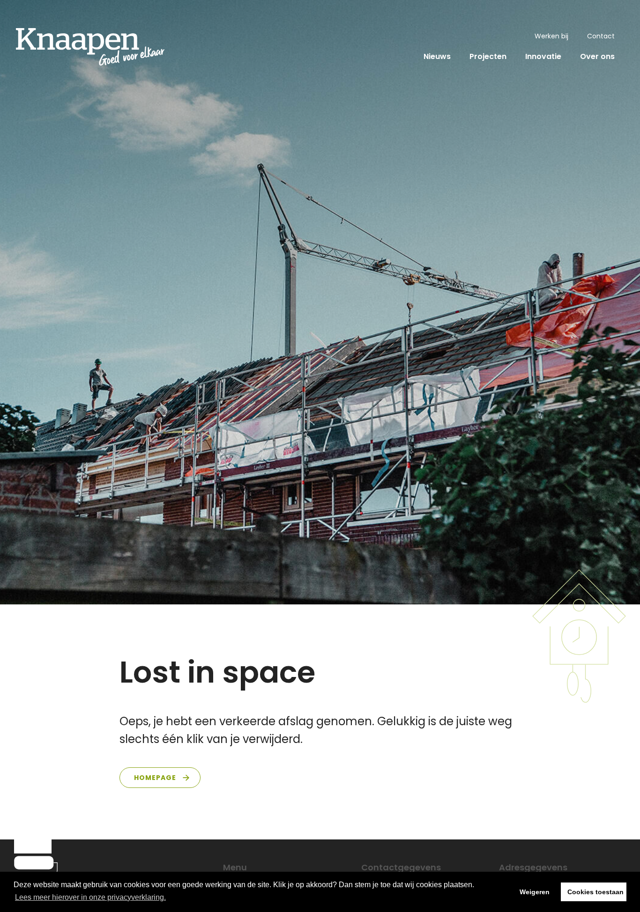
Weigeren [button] (535, 892)
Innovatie (543, 56)
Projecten (487, 56)
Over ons (597, 56)
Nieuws (437, 56)
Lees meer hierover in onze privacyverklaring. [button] (90, 897)
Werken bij (551, 36)
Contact (601, 36)
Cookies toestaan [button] (595, 892)
